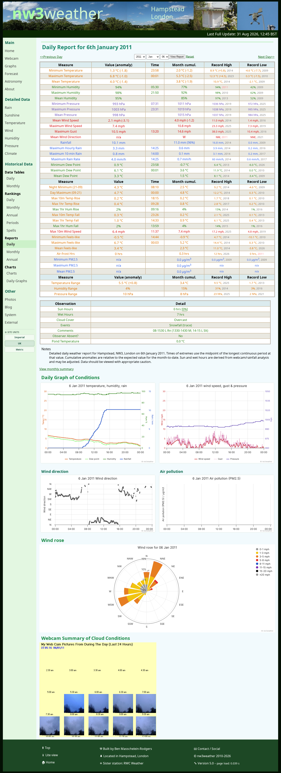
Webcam (11, 58)
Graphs (10, 66)
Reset (190, 56)
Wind (9, 130)
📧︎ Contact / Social (207, 749)
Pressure (12, 145)
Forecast (11, 73)
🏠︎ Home (48, 762)
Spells (11, 230)
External (11, 322)
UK (19, 343)
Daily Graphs (16, 281)
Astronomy (13, 81)
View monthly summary (56, 369)
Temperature (15, 123)
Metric (19, 349)
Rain (8, 107)
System (10, 314)
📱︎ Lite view (50, 755)
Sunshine (12, 115)
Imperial (20, 337)
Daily (10, 178)
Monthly (13, 186)
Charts (11, 273)
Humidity (12, 138)
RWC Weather (134, 763)
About (9, 89)
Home (9, 50)
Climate (11, 153)
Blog (8, 307)
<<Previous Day (51, 57)
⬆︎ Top (46, 748)
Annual (12, 215)
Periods (12, 222)
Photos (10, 299)
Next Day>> (266, 57)
